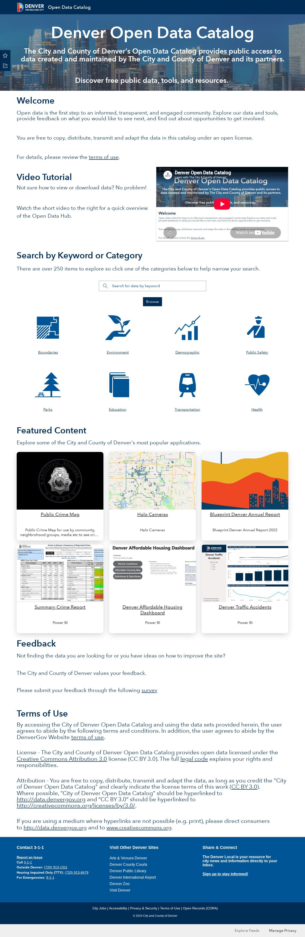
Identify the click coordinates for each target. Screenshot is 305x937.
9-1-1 (50, 877)
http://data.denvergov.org (51, 799)
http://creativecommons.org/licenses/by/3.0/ (76, 805)
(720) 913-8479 (76, 872)
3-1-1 (28, 862)
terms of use (104, 157)
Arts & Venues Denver (128, 858)
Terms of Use (170, 908)
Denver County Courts (128, 864)
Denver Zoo (120, 884)
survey (149, 690)
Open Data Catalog (69, 7)
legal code (194, 758)
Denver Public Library (128, 871)
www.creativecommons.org (139, 827)
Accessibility (118, 908)
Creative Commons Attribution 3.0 (62, 758)
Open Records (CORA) (200, 908)
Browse (152, 301)
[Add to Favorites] (5, 55)
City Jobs (99, 908)
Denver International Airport (133, 877)
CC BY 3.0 (244, 786)
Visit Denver (120, 890)
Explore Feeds (247, 930)
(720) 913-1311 (55, 867)
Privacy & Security (143, 908)
